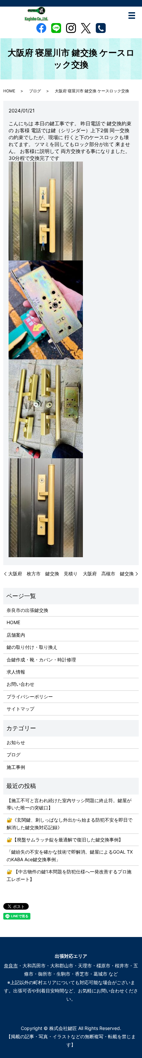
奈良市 (11, 965)
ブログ (35, 90)
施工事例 (16, 767)
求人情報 (16, 672)
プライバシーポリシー (30, 696)
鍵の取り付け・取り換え (32, 647)
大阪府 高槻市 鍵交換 (108, 573)
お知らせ (16, 742)
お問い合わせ (20, 684)
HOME (9, 90)
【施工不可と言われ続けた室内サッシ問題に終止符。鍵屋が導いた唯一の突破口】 (69, 804)
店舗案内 (16, 635)
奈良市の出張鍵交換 (27, 610)
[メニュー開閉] (131, 15)
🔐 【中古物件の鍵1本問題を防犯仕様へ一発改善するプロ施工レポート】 (69, 875)
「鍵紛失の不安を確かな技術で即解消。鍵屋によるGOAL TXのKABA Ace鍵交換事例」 (70, 855)
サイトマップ (20, 708)
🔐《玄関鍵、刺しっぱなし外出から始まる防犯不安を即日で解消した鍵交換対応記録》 (69, 823)
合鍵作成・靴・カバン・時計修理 (41, 659)
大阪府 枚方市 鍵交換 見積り (43, 573)
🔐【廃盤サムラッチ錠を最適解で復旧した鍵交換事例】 (65, 839)
